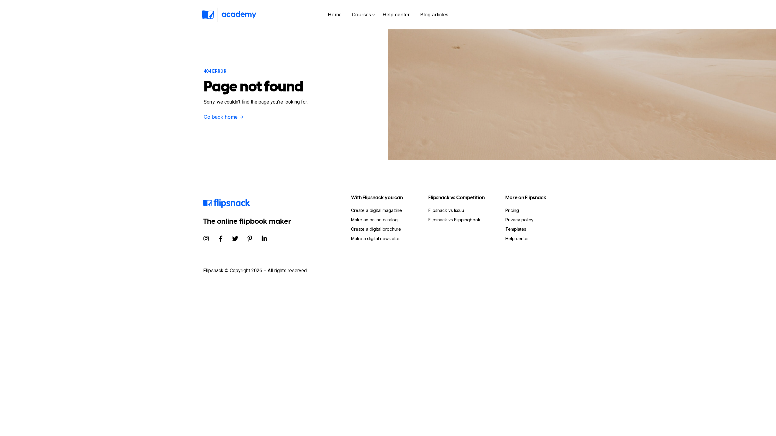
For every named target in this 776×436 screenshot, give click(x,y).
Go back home (224, 117)
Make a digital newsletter (376, 238)
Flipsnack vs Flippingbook (454, 219)
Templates (515, 229)
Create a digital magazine (376, 210)
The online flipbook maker (247, 221)
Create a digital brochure (376, 229)
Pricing (512, 210)
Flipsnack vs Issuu (446, 210)
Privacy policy (519, 219)
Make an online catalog (374, 219)
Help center (396, 15)
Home (335, 15)
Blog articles (434, 15)
